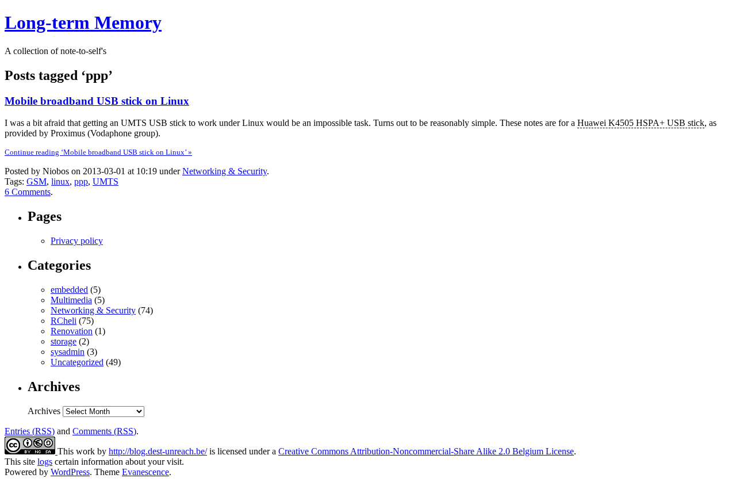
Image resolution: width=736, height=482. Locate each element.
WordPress (70, 472)
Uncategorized (77, 362)
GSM (36, 181)
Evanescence (145, 472)
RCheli (63, 321)
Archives (44, 411)
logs (44, 461)
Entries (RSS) (30, 431)
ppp (81, 181)
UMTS (105, 181)
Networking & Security (224, 171)
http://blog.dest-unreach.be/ (158, 451)
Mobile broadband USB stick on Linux (97, 101)
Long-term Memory (83, 22)
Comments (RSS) (104, 431)
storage (63, 341)
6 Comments (28, 192)
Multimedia (71, 300)
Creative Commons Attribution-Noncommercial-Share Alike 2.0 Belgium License (426, 451)
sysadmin (68, 352)
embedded (69, 289)
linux (60, 181)
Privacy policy (77, 241)
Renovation (72, 331)
